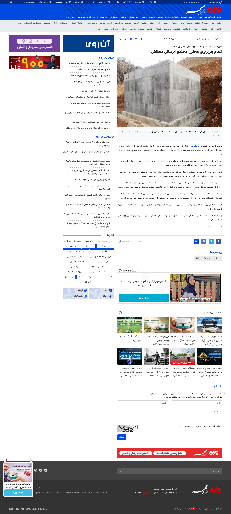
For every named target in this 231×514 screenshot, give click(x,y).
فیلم (89, 17)
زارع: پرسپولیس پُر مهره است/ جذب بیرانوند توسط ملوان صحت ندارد (88, 225)
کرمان (195, 29)
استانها (217, 38)
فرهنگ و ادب (209, 17)
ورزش (131, 17)
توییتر (89, 2)
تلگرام (150, 2)
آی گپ (126, 2)
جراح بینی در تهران (105, 241)
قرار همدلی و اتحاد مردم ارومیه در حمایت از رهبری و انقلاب (87, 114)
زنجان (55, 23)
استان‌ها (103, 17)
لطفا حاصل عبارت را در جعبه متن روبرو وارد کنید (200, 426)
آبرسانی (217, 258)
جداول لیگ (43, 2)
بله (115, 2)
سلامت (160, 17)
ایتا (67, 2)
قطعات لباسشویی (76, 261)
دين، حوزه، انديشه (188, 17)
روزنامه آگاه (88, 282)
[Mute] (178, 299)
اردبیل (165, 23)
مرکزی (123, 29)
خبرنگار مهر (195, 146)
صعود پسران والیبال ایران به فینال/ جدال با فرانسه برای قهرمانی (86, 153)
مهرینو (81, 277)
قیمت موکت (105, 246)
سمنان (47, 23)
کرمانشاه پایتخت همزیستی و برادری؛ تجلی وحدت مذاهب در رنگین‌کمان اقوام (89, 172)
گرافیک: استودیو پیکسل (183, 508)
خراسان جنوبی (106, 23)
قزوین (218, 29)
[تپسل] (120, 270)
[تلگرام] (45, 470)
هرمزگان (114, 29)
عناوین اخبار (216, 23)
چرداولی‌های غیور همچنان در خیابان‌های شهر (91, 122)
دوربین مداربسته (76, 251)
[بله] (41, 470)
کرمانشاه (186, 29)
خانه (219, 17)
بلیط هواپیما (74, 266)
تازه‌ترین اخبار (106, 58)
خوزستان (64, 23)
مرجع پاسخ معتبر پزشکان (100, 256)
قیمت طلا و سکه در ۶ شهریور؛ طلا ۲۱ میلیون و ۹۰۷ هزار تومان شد (88, 144)
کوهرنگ (206, 258)
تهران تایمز (69, 277)
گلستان (158, 29)
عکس (95, 17)
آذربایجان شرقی (201, 23)
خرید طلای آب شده (72, 241)
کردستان (204, 29)
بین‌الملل (113, 17)
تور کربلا (88, 246)
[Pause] (174, 299)
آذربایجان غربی (186, 23)
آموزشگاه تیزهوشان (100, 266)
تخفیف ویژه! (18, 493)
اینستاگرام (103, 2)
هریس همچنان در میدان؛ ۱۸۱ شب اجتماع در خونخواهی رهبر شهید (91, 83)
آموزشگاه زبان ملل (74, 272)
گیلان (149, 29)
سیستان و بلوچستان (32, 23)
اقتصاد (144, 17)
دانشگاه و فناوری (172, 17)
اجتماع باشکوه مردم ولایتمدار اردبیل (94, 69)
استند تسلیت (72, 246)
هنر (200, 17)
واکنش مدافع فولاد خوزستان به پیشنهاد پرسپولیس (88, 97)
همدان (106, 29)
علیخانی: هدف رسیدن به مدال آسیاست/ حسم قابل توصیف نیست (87, 206)
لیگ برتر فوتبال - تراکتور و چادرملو (96, 91)
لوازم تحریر (89, 241)
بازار (137, 17)
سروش (138, 2)
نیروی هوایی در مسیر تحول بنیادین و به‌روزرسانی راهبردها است (89, 187)
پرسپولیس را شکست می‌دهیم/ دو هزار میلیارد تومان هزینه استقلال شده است (87, 162)
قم (212, 29)
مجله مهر (81, 17)
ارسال (121, 437)
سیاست (123, 17)
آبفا (197, 258)
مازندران (132, 29)
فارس (19, 23)
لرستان (141, 29)
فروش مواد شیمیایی (75, 256)
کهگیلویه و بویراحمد (172, 29)
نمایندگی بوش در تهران (100, 272)
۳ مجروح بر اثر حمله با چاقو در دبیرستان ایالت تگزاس (87, 128)
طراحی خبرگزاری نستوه (207, 508)
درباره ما (36, 487)
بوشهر (144, 23)
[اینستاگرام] (36, 470)
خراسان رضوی (91, 23)
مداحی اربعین (102, 251)
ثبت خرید (144, 298)
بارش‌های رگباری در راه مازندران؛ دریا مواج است (90, 179)
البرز (158, 23)
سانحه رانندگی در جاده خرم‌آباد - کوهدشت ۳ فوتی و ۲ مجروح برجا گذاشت (87, 215)
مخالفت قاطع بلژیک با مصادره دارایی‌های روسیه (89, 63)
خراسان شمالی (77, 23)
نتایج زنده (58, 2)
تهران (136, 23)
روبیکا (77, 2)
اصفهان (174, 23)
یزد (99, 29)
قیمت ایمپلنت (102, 261)
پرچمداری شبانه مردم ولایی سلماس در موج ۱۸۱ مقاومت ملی (90, 105)
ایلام (152, 23)
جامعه (152, 17)
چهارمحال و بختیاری (123, 23)
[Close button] (31, 460)
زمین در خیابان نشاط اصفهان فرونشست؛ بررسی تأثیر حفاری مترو (87, 196)
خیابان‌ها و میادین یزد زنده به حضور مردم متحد (90, 75)
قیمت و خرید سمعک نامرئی (100, 277)
